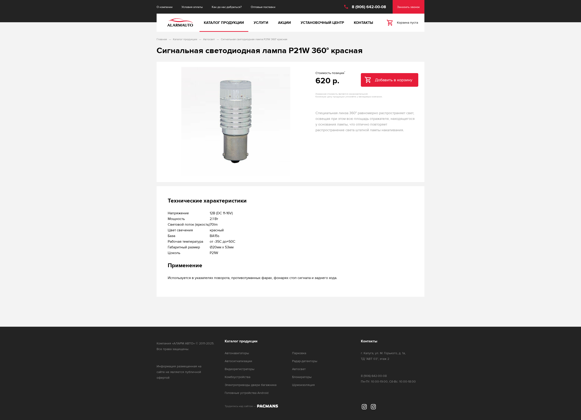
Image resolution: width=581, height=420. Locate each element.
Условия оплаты (192, 7)
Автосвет (299, 369)
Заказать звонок (408, 7)
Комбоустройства (237, 377)
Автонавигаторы (237, 353)
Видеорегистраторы (239, 369)
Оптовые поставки (263, 7)
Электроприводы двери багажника (250, 385)
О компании (164, 7)
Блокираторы (302, 377)
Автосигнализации (238, 361)
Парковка (299, 353)
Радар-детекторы (304, 361)
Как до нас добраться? (227, 7)
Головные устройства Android (246, 393)
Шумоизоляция (303, 385)
